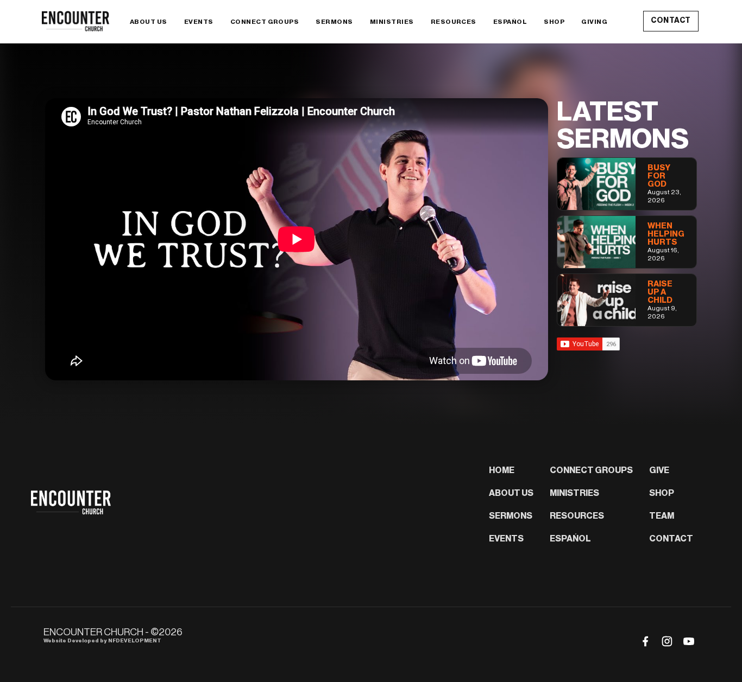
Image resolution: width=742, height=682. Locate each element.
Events (506, 538)
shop (554, 21)
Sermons (510, 516)
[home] (77, 21)
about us (148, 21)
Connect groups (264, 21)
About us (511, 493)
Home (501, 470)
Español (510, 21)
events (198, 21)
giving (594, 21)
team (661, 516)
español (570, 538)
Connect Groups (591, 470)
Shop (661, 493)
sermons (334, 21)
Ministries (574, 493)
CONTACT (671, 20)
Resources (453, 21)
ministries (392, 21)
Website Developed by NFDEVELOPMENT (102, 640)
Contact (671, 538)
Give (659, 470)
